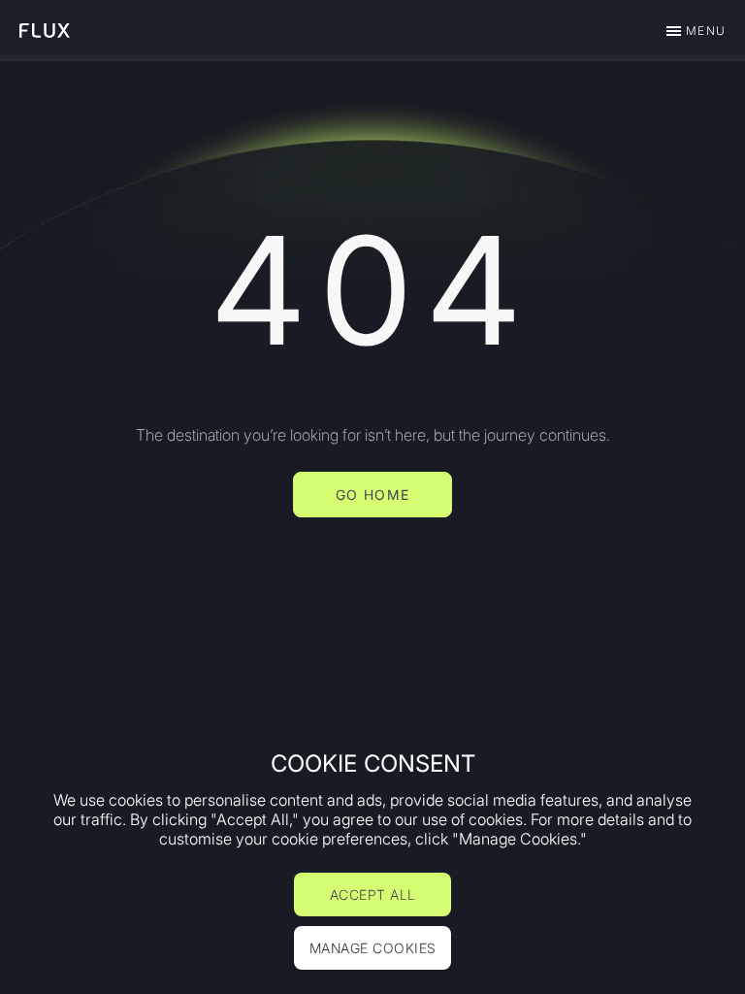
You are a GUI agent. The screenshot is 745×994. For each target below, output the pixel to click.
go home (373, 494)
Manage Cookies (373, 948)
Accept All (373, 894)
